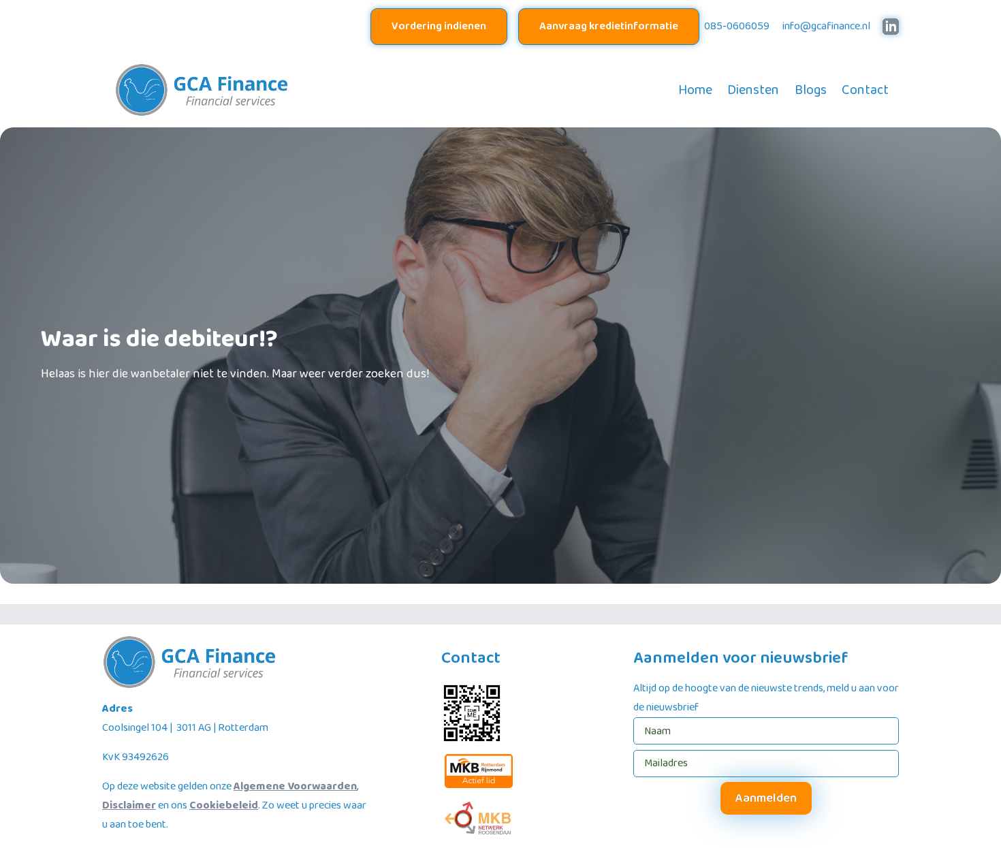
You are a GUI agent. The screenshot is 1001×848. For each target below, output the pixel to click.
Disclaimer (129, 805)
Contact (865, 90)
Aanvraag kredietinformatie (608, 26)
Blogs (811, 90)
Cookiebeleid (223, 805)
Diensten (753, 90)
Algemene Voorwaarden (295, 786)
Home (695, 90)
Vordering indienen (439, 26)
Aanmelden (766, 798)
